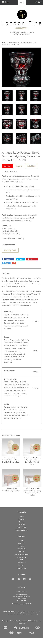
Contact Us (21, 524)
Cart (39, 2)
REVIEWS (21, 565)
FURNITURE (21, 549)
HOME (21, 541)
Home (3, 42)
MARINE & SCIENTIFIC (21, 554)
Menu (7, 2)
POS (29, 621)
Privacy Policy (21, 527)
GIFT (21, 560)
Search (21, 516)
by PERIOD (21, 543)
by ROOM (21, 546)
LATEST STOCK (21, 557)
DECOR (21, 551)
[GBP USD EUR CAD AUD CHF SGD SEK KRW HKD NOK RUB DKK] (22, 2)
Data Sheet (31, 166)
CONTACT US (21, 568)
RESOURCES (21, 562)
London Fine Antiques (20, 621)
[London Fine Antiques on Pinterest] (24, 579)
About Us (21, 519)
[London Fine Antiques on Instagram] (30, 579)
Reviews (21, 522)
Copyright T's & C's (21, 530)
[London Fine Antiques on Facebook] (18, 579)
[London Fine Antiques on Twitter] (13, 579)
